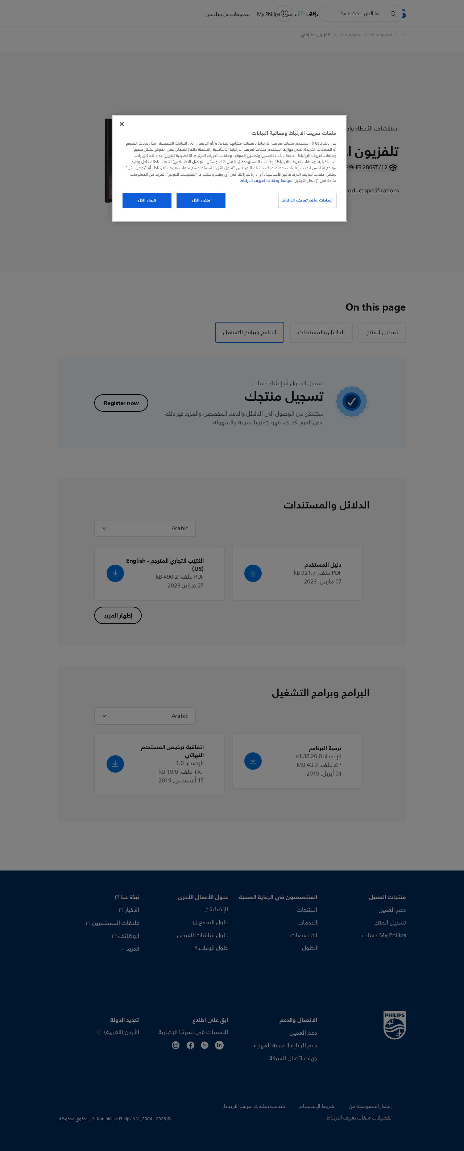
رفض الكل (201, 200)
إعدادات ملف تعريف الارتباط (307, 200)
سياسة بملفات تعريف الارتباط (266, 180)
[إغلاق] (122, 124)
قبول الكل (147, 200)
